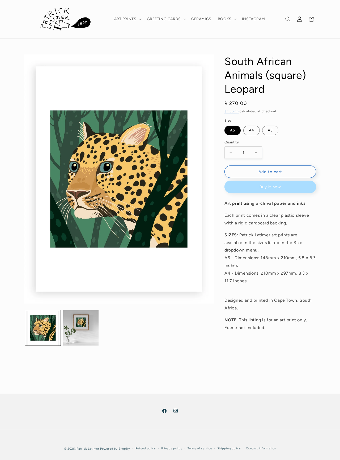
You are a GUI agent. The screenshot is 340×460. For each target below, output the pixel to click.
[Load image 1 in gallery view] (43, 328)
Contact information (261, 448)
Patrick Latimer (88, 448)
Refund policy (145, 448)
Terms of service (200, 448)
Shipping (231, 111)
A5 (232, 130)
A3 (270, 130)
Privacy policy (171, 448)
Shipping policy (229, 448)
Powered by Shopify (115, 448)
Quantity (231, 142)
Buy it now (270, 187)
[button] (127, 19)
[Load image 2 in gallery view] (81, 328)
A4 (251, 130)
